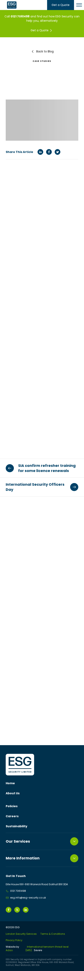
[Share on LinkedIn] (40, 152)
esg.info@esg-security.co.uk (28, 897)
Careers (12, 816)
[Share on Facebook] (49, 152)
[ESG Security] (12, 5)
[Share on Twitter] (57, 152)
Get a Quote (61, 5)
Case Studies (42, 61)
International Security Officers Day (35, 487)
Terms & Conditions (52, 934)
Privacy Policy (14, 940)
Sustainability (16, 826)
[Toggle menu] (79, 5)
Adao (12, 948)
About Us (13, 793)
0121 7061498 (20, 16)
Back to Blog (45, 51)
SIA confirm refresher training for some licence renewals (47, 468)
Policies (12, 806)
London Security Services (21, 934)
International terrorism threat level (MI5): (47, 948)
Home (10, 783)
